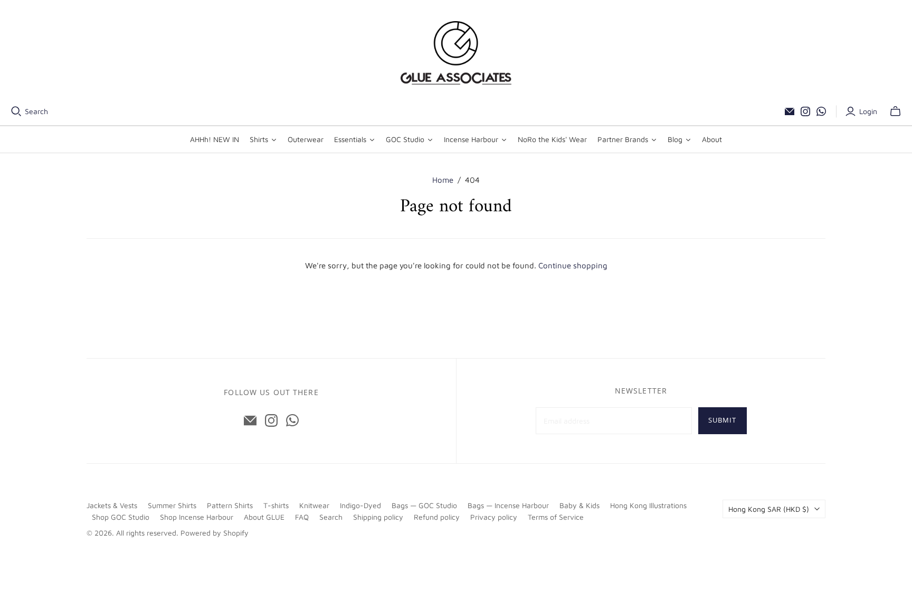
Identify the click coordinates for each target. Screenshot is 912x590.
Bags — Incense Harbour (508, 505)
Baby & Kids (579, 505)
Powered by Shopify (214, 532)
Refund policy (437, 516)
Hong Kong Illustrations (648, 505)
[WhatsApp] (821, 111)
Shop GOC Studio (120, 516)
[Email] (789, 111)
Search (36, 111)
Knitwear (314, 505)
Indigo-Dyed (360, 505)
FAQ (302, 516)
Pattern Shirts (230, 505)
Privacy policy (493, 516)
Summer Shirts (172, 505)
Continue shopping (572, 265)
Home (442, 179)
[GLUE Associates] (456, 53)
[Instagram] (805, 111)
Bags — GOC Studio (424, 505)
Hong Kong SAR (768, 508)
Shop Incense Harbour (196, 516)
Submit (722, 420)
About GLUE (264, 516)
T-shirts (276, 505)
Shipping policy (378, 516)
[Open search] (16, 111)
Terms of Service (556, 516)
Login (868, 111)
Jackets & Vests (112, 505)
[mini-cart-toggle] (895, 111)
